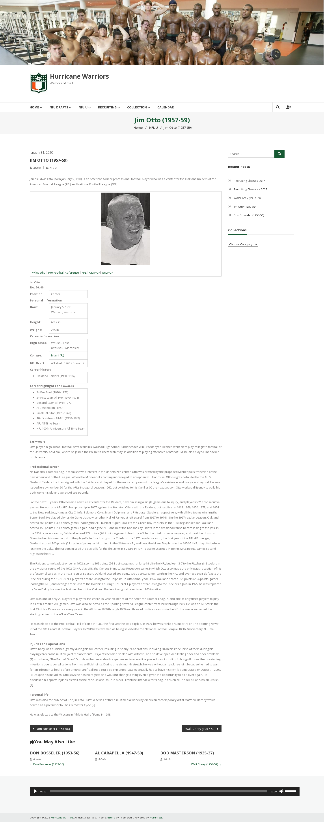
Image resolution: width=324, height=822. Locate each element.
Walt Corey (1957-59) (200, 729)
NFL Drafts (59, 107)
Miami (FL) (57, 355)
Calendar (165, 107)
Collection (137, 107)
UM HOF (94, 273)
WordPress (155, 817)
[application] (165, 791)
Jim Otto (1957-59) (245, 206)
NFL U (83, 107)
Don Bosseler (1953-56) (53, 729)
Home (34, 107)
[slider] (291, 791)
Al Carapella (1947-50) (119, 753)
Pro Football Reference (63, 273)
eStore (111, 817)
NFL (84, 273)
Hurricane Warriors (79, 76)
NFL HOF (107, 273)
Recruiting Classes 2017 (249, 181)
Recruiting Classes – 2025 (250, 189)
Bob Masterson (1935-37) (187, 753)
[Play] (35, 791)
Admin (37, 167)
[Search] (279, 154)
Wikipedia (38, 273)
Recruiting (107, 107)
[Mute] (281, 791)
